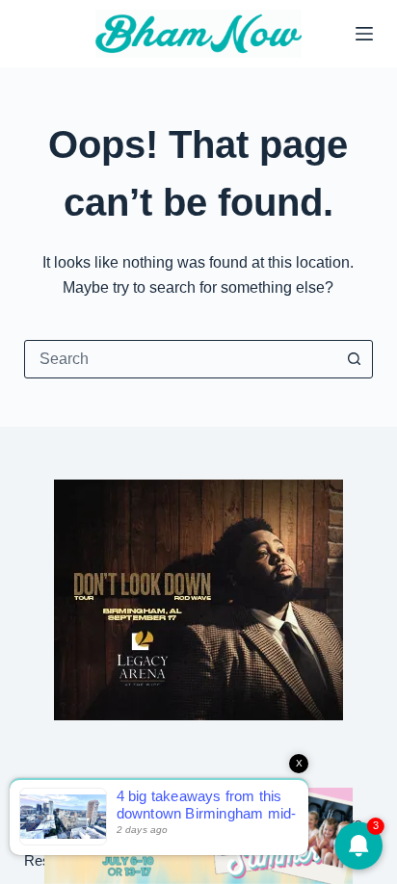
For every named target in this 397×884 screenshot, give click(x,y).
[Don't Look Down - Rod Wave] (198, 598)
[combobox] (180, 359)
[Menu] (364, 33)
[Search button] (353, 359)
